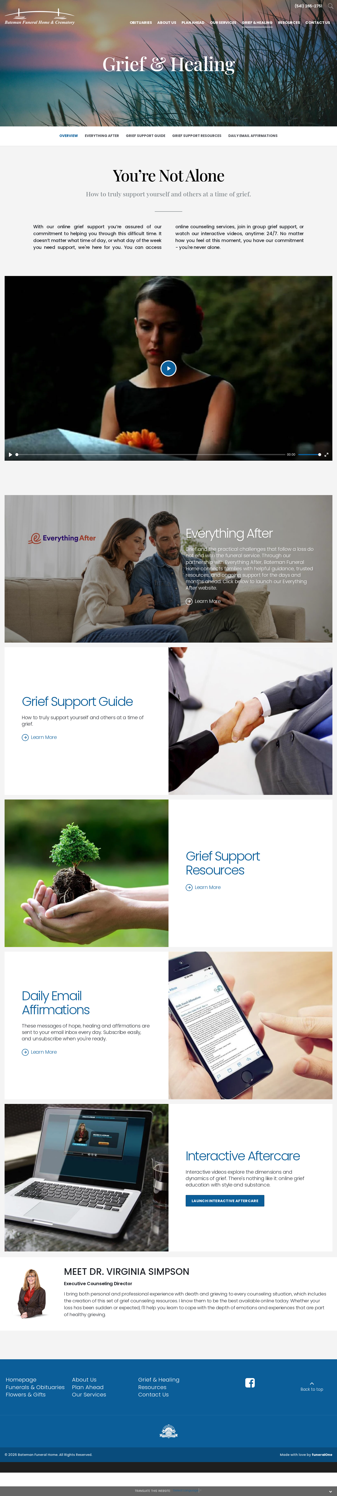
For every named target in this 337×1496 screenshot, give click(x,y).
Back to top (312, 1389)
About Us (84, 1379)
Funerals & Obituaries (35, 1387)
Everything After (229, 533)
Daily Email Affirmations (55, 1003)
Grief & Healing (159, 1379)
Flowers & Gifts (26, 1394)
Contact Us (153, 1394)
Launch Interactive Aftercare (225, 1200)
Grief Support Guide (77, 701)
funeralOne (322, 1454)
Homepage (21, 1379)
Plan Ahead (88, 1387)
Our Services (89, 1394)
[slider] (150, 454)
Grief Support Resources (223, 863)
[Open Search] (330, 6)
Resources (152, 1387)
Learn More (208, 601)
